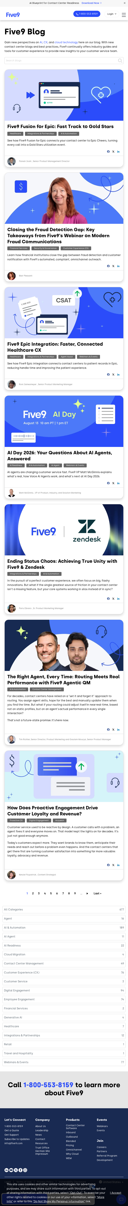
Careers (101, 1147)
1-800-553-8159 (88, 13)
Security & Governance (45, 248)
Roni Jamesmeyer (27, 384)
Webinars (102, 1126)
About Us (40, 1126)
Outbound (72, 1136)
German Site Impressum (42, 1152)
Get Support (11, 1134)
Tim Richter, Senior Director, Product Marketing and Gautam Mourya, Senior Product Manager (65, 739)
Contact (40, 1139)
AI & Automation (69, 133)
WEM (69, 1158)
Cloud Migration (14, 954)
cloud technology (66, 42)
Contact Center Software (75, 1127)
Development (105, 1160)
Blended (71, 1141)
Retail (8, 1044)
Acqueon (59, 820)
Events (101, 1130)
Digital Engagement (39, 820)
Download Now (91, 3)
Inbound (71, 1132)
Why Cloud (72, 1154)
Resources (41, 1143)
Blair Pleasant (25, 276)
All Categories (13, 909)
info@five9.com (13, 1143)
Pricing (70, 1145)
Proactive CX (16, 820)
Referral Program (107, 1155)
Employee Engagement (19, 999)
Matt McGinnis (26, 493)
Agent (8, 918)
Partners (102, 1151)
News (38, 1134)
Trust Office (42, 1147)
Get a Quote (11, 1130)
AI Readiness (16, 465)
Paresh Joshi (25, 161)
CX (46, 42)
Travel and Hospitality (18, 1053)
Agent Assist (67, 357)
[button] (125, 3)
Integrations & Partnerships (41, 133)
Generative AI (13, 1017)
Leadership (41, 1130)
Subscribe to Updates (17, 1139)
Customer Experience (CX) (76, 248)
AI (41, 42)
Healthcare (15, 133)
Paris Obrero (25, 608)
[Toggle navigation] (125, 15)
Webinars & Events (89, 357)
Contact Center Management (46, 689)
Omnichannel (74, 1149)
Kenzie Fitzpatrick (27, 875)
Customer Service (16, 981)
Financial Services (18, 248)
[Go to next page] (88, 893)
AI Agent (55, 465)
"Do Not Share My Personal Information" (59, 1201)
